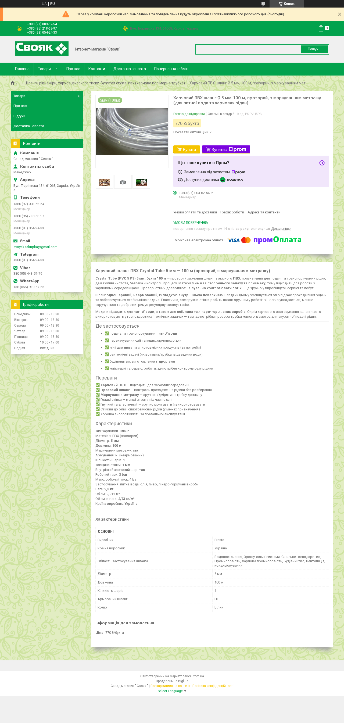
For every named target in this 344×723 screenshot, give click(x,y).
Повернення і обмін (171, 69)
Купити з (219, 149)
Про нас (73, 69)
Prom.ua (198, 676)
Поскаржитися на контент (170, 686)
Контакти (96, 69)
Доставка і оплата (129, 69)
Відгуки (19, 116)
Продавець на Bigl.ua (172, 681)
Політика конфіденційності (213, 686)
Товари (44, 69)
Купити (189, 149)
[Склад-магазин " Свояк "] (42, 49)
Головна (22, 69)
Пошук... (314, 49)
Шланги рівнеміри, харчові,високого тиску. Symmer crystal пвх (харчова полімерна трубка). (105, 83)
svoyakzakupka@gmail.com (35, 247)
